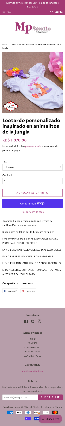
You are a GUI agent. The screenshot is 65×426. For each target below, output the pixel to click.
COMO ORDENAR (32, 347)
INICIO (33, 339)
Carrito (58, 12)
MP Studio (35, 407)
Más (8, 12)
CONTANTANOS (32, 351)
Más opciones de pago (32, 211)
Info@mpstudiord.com (32, 371)
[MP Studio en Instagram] (39, 321)
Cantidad (7, 175)
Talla (5, 161)
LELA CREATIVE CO (32, 355)
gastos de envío (33, 146)
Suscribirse (50, 397)
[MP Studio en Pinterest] (32, 321)
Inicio (4, 44)
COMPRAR (32, 343)
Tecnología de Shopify (51, 407)
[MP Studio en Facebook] (26, 321)
